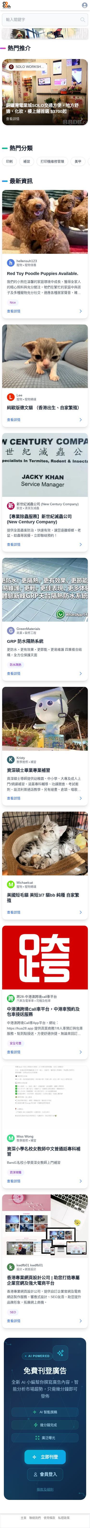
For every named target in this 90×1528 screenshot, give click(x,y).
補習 (26, 161)
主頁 (23, 1518)
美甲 (78, 161)
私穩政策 (64, 1518)
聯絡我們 (35, 1518)
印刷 (9, 161)
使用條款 (49, 1518)
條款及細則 (45, 1489)
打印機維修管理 (52, 161)
